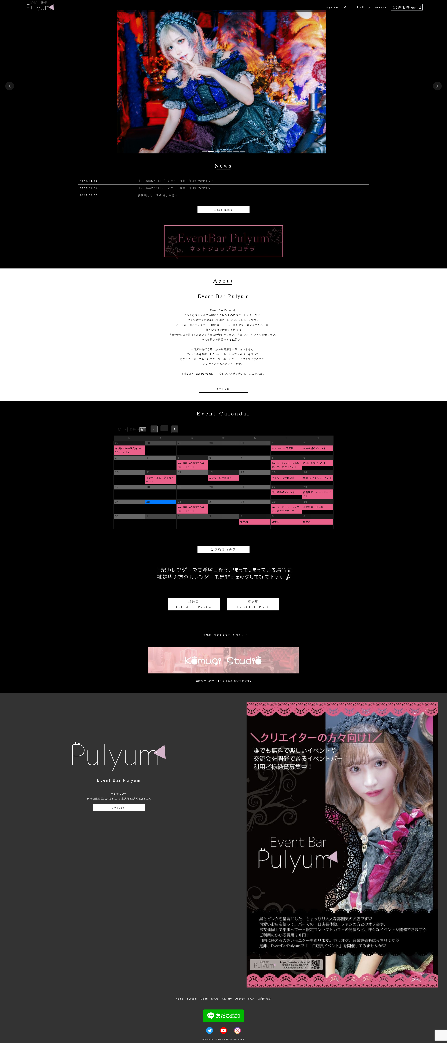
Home (180, 998)
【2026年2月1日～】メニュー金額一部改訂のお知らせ (175, 188)
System (333, 7)
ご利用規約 (264, 998)
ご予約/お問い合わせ (406, 7)
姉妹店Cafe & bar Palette (193, 604)
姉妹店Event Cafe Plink (253, 604)
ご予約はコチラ (223, 549)
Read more (223, 209)
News (214, 998)
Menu (348, 7)
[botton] (9, 86)
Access (381, 7)
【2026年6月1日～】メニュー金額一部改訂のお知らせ (175, 180)
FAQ (251, 998)
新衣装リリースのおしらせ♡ (158, 195)
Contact (119, 807)
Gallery (363, 7)
